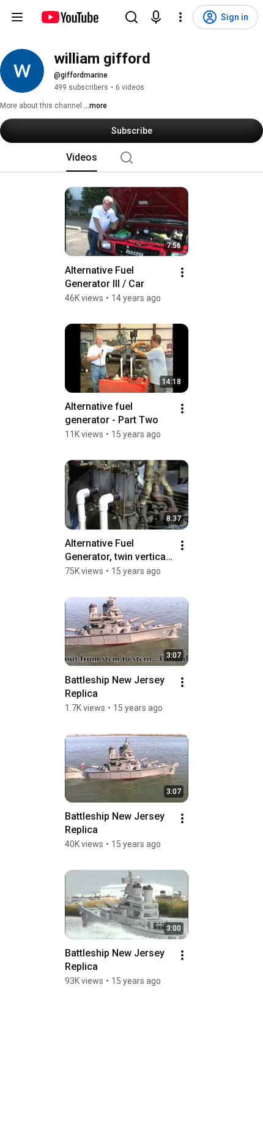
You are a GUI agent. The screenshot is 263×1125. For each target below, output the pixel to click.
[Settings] (180, 17)
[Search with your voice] (156, 17)
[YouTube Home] (69, 17)
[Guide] (17, 17)
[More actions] (182, 272)
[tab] (81, 157)
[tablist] (131, 157)
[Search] (131, 17)
